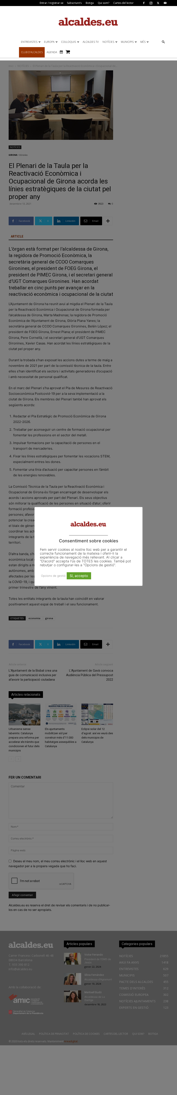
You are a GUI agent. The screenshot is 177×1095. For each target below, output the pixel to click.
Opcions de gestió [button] (53, 575)
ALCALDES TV (91, 42)
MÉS (142, 42)
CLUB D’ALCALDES (32, 52)
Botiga (90, 3)
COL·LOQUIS (68, 42)
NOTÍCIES (108, 42)
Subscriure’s (74, 3)
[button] (163, 42)
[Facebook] (144, 3)
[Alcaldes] (88, 21)
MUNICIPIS (127, 42)
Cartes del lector (123, 3)
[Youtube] (165, 3)
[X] (158, 3)
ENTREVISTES (29, 42)
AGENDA (52, 52)
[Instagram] (151, 3)
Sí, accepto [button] (79, 576)
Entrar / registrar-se (51, 3)
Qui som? (103, 3)
